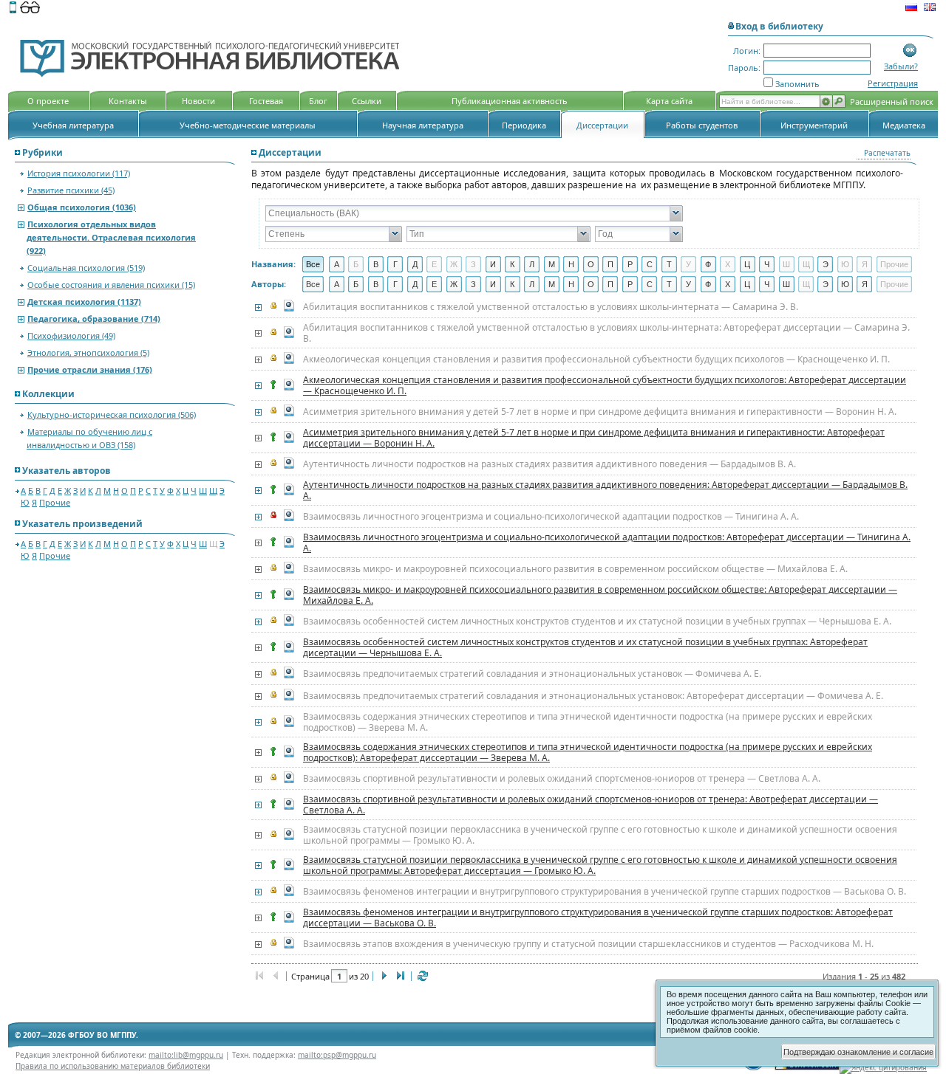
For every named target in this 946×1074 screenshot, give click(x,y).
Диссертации (602, 125)
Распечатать (887, 153)
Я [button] (865, 264)
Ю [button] (845, 264)
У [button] (688, 264)
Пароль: (744, 67)
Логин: (746, 50)
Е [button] (434, 264)
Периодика (524, 125)
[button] (910, 51)
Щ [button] (806, 264)
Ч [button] (766, 264)
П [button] (610, 264)
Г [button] (395, 264)
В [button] (375, 264)
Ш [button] (786, 264)
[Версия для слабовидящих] (30, 9)
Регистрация (893, 83)
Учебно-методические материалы (248, 125)
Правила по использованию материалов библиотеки (113, 1066)
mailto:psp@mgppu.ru (337, 1055)
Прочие (54, 502)
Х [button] (727, 264)
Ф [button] (708, 264)
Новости (198, 100)
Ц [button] (747, 264)
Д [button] (415, 264)
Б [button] (355, 264)
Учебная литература (73, 125)
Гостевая (266, 100)
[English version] (930, 9)
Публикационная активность (510, 100)
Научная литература (422, 125)
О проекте (48, 100)
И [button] (493, 264)
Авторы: (268, 283)
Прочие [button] (894, 264)
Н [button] (571, 264)
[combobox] (467, 213)
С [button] (650, 264)
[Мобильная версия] (13, 9)
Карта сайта (669, 100)
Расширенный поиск (891, 101)
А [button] (336, 264)
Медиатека (903, 125)
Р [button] (630, 264)
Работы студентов (702, 125)
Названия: (273, 263)
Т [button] (669, 264)
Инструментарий (814, 125)
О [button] (591, 264)
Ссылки (366, 100)
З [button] (473, 264)
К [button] (512, 264)
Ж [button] (453, 264)
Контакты (128, 100)
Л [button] (531, 264)
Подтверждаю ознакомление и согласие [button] (858, 1051)
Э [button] (825, 264)
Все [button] (313, 264)
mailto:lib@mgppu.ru (186, 1055)
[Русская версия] (911, 9)
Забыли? (901, 66)
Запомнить (797, 83)
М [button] (551, 264)
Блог (318, 100)
